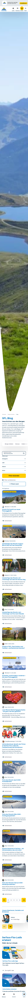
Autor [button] (3, 470)
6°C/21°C (14, 997)
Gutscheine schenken (10, 989)
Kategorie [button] (5, 458)
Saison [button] (4, 466)
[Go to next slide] (10, 926)
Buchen (21, 10)
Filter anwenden (14, 475)
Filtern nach (15, 483)
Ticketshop (17, 10)
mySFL (13, 10)
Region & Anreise (11, 414)
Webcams (4, 997)
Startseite (4, 414)
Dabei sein (25, 443)
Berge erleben (9, 443)
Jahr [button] (3, 462)
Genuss (17, 443)
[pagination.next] (24, 900)
